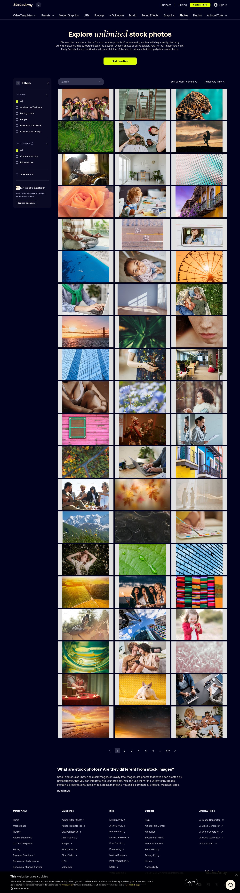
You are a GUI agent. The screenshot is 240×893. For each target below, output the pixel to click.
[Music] (117, 867)
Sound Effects (150, 15)
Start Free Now (200, 5)
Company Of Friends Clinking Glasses (191, 733)
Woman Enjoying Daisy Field (74, 571)
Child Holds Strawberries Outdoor (189, 636)
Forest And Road (68, 473)
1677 (168, 750)
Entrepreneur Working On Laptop (132, 473)
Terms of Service (154, 843)
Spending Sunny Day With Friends (76, 506)
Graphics (169, 15)
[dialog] (120, 882)
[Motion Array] (124, 820)
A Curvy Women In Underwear (74, 408)
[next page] (175, 750)
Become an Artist (154, 837)
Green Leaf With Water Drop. (130, 571)
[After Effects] (124, 826)
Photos (184, 15)
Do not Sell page (133, 885)
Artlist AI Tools (215, 15)
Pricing (16, 849)
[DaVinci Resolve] (128, 837)
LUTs (86, 15)
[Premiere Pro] (124, 832)
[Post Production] (127, 861)
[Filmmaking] (122, 849)
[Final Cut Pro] (124, 843)
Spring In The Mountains (72, 538)
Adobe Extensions (22, 837)
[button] (82, 889)
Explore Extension (26, 203)
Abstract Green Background (74, 668)
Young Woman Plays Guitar (73, 636)
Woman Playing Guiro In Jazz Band (133, 441)
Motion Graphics (69, 15)
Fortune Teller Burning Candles (75, 701)
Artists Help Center (155, 826)
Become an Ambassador (26, 861)
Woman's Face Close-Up (185, 343)
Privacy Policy (152, 855)
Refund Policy (152, 849)
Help (147, 820)
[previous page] (110, 750)
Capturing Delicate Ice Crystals (188, 668)
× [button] (236, 875)
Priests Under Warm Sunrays (187, 506)
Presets (46, 15)
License (149, 861)
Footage (99, 15)
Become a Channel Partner (27, 867)
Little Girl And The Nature (185, 408)
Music (132, 15)
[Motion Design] (126, 855)
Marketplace (19, 826)
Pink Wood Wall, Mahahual (73, 441)
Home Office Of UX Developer (131, 180)
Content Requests (22, 843)
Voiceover (118, 15)
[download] (108, 115)
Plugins (197, 15)
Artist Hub (150, 831)
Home (16, 820)
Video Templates (23, 15)
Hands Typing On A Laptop (73, 310)
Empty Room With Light (128, 310)
